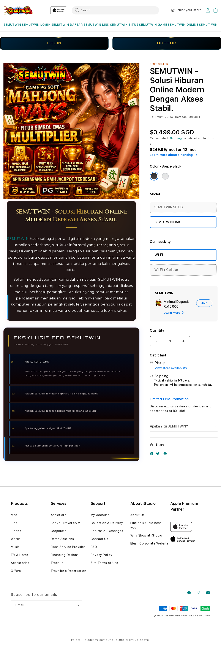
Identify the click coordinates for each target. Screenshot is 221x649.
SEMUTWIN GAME (153, 24)
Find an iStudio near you (145, 525)
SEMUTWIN (12, 24)
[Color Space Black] (154, 176)
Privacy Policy (101, 555)
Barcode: (181, 117)
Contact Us (99, 539)
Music (15, 547)
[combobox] (115, 10)
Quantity (157, 330)
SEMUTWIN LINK (96, 24)
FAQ (94, 547)
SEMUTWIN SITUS (124, 24)
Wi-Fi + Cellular (166, 270)
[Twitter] (159, 454)
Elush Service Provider (68, 547)
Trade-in (57, 563)
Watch (16, 539)
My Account (100, 515)
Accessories (20, 563)
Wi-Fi (159, 255)
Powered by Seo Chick (195, 615)
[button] (12, 25)
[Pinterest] (166, 454)
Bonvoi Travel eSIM (66, 523)
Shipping (175, 138)
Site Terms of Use (104, 563)
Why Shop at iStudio (146, 535)
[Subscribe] (77, 605)
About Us (137, 515)
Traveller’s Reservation (68, 571)
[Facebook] (153, 454)
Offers (16, 571)
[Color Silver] (165, 176)
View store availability (171, 368)
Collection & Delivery (107, 523)
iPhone (16, 531)
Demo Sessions (62, 539)
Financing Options (65, 555)
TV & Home (19, 555)
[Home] (18, 10)
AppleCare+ (59, 515)
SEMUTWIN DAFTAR (67, 24)
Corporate (58, 531)
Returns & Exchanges (107, 531)
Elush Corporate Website (149, 543)
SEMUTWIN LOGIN (36, 24)
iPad (14, 523)
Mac (14, 515)
